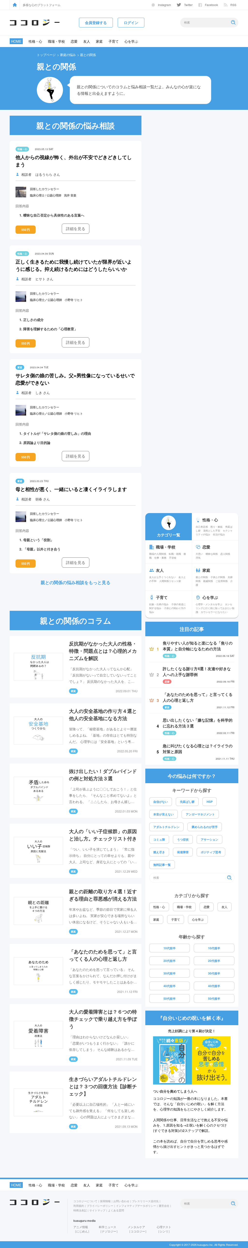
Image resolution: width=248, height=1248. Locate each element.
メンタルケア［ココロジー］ (138, 1229)
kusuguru (79, 1220)
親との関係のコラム (75, 620)
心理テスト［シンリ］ (164, 1229)
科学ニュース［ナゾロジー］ (109, 1229)
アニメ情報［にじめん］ (82, 1229)
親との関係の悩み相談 (75, 125)
